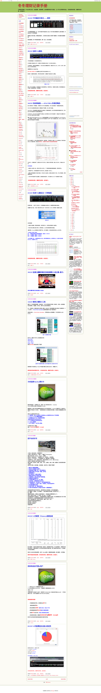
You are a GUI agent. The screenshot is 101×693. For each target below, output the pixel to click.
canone (20, 138)
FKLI (40, 374)
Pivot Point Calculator (39, 312)
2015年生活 (21, 29)
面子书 (20, 80)
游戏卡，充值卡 (21, 119)
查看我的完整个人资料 (73, 40)
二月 (72, 226)
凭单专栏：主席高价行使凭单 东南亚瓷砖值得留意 (48, 141)
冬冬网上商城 (21, 54)
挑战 (19, 101)
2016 (71, 182)
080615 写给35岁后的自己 (73, 290)
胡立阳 (20, 64)
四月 (72, 223)
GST (19, 152)
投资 (19, 105)
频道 (19, 86)
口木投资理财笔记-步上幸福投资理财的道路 (75, 136)
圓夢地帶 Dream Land (74, 125)
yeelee (57, 675)
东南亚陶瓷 (32, 186)
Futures (34, 559)
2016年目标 (21, 34)
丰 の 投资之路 (73, 164)
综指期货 (20, 127)
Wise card (20, 194)
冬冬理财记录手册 (32, 5)
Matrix (20, 163)
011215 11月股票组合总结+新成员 (39, 626)
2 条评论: (42, 263)
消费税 (20, 114)
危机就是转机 (72, 18)
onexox (31, 431)
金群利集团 (21, 70)
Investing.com (80, 86)
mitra (50, 675)
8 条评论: (42, 373)
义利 (19, 115)
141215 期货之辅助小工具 (37, 302)
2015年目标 (21, 27)
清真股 (20, 89)
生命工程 (20, 91)
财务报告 (20, 49)
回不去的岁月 (32, 438)
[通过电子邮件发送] (45, 42)
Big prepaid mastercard (21, 136)
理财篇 (20, 77)
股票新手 (20, 59)
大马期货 (32, 374)
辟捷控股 (20, 84)
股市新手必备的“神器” (78, 281)
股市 (19, 61)
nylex (20, 172)
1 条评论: (42, 293)
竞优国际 (38, 675)
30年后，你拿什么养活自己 (21, 45)
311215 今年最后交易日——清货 (39, 18)
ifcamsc (47, 675)
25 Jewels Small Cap (21, 43)
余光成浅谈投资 (73, 150)
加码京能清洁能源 (73, 142)
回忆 (31, 509)
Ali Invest (72, 168)
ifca (45, 675)
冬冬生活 (71, 39)
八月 (72, 217)
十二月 (72, 185)
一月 (72, 228)
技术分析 (20, 68)
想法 (19, 112)
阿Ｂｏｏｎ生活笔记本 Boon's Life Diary (75, 156)
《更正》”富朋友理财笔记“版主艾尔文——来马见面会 (78, 257)
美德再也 (42, 675)
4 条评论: (42, 184)
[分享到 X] (47, 42)
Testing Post (72, 165)
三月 (72, 225)
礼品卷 (20, 75)
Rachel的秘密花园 (73, 160)
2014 (71, 230)
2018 (71, 179)
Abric (20, 132)
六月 (72, 220)
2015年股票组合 (33, 675)
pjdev (20, 182)
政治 (19, 122)
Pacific (20, 179)
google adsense (20, 148)
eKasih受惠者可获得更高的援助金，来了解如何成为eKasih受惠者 (75, 127)
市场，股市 (21, 93)
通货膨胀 (20, 103)
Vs (36, 44)
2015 (71, 184)
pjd (19, 180)
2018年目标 (21, 40)
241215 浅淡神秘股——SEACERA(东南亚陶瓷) (44, 103)
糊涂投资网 (72, 141)
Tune (20, 190)
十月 (72, 214)
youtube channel (20, 198)
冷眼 (19, 73)
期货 (35, 374)
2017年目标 (21, 38)
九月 (72, 215)
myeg (20, 169)
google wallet (21, 150)
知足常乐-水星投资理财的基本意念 (75, 131)
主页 (47, 679)
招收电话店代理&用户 (35, 566)
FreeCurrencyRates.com (73, 92)
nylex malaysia (21, 174)
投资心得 (20, 108)
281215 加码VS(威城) (35, 51)
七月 (72, 218)
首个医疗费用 (21, 95)
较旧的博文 (63, 679)
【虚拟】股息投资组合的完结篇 (75, 147)
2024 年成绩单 (72, 169)
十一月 (72, 212)
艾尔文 (20, 47)
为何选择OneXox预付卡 (36, 382)
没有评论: (42, 42)
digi (19, 140)
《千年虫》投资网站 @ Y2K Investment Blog (75, 146)
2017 (71, 181)
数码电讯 (20, 99)
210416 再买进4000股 (77, 311)
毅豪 (19, 117)
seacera (34, 44)
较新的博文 (30, 679)
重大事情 (20, 125)
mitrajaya (53, 675)
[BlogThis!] (46, 42)
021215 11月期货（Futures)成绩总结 (40, 516)
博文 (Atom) (48, 682)
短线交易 (20, 57)
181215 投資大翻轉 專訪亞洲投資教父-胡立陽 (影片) (46, 272)
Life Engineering (21, 159)
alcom (20, 133)
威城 (31, 44)
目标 (19, 82)
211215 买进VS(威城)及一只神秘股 (40, 193)
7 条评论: (42, 94)
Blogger (52, 690)
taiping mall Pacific (21, 187)
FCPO (37, 374)
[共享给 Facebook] (48, 42)
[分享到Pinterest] (49, 42)
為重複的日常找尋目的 (74, 132)
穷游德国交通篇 (73, 161)
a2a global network (21, 130)
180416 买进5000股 (77, 323)
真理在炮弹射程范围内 (74, 157)
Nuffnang (20, 170)
